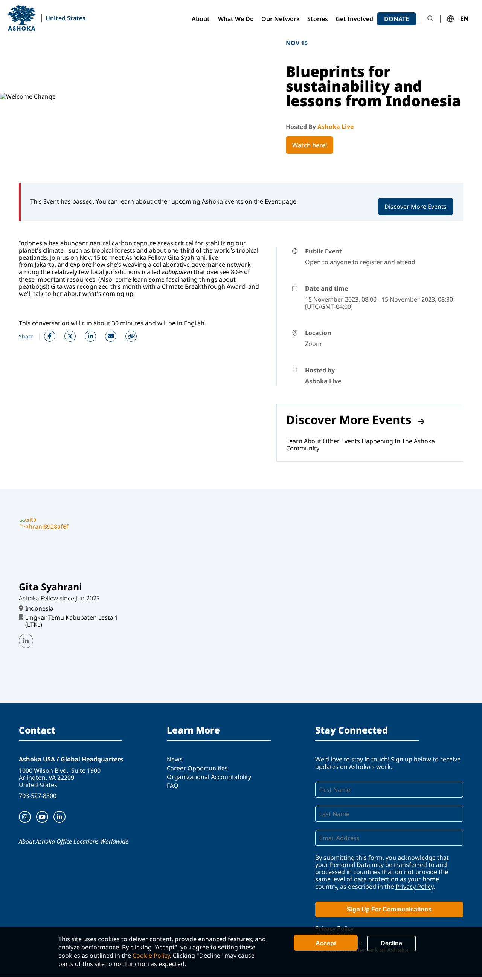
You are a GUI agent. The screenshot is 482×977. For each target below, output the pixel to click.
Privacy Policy (414, 886)
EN (464, 19)
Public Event (323, 251)
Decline (391, 943)
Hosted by (320, 370)
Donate (396, 19)
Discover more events (349, 419)
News (175, 759)
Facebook (49, 336)
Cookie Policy (151, 955)
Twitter (70, 336)
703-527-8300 (37, 796)
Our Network (280, 19)
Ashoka (22, 18)
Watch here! (309, 145)
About (201, 19)
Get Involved (354, 19)
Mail (110, 336)
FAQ (172, 785)
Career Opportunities (197, 768)
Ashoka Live (335, 127)
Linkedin (90, 336)
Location (318, 333)
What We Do (236, 19)
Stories (317, 19)
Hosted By (301, 127)
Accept (326, 943)
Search (430, 18)
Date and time (326, 288)
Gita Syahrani (50, 586)
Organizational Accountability (209, 777)
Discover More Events (415, 206)
